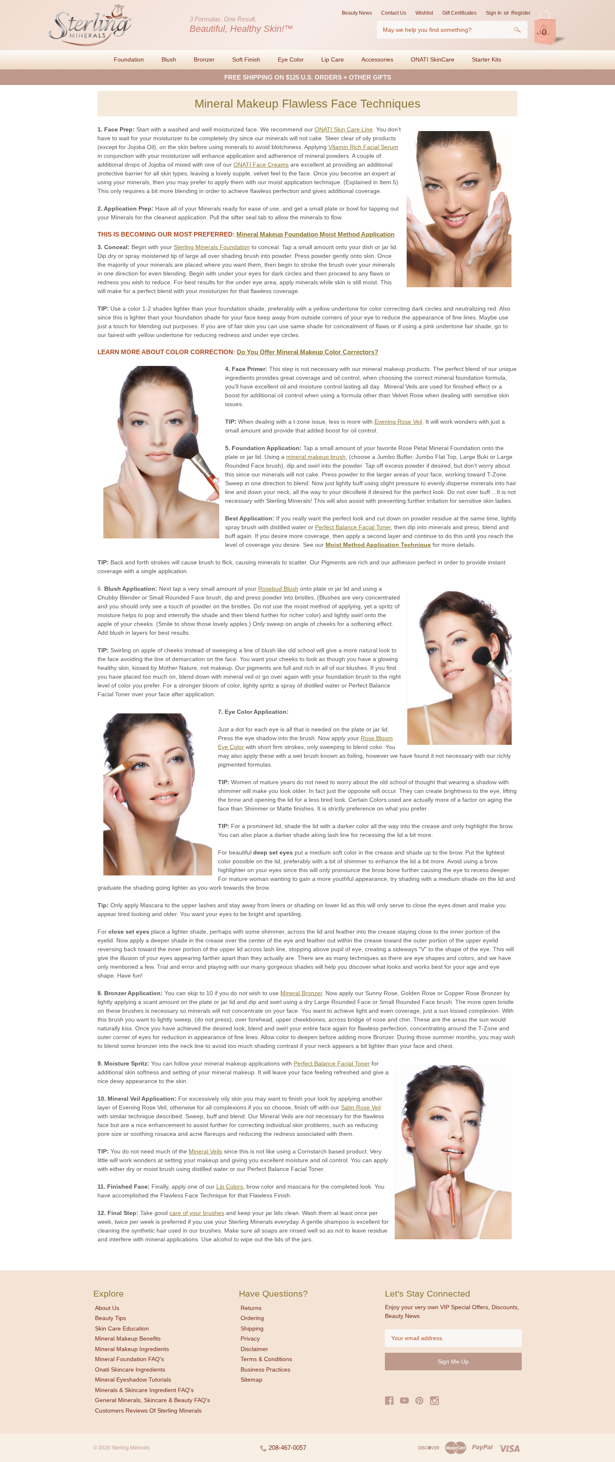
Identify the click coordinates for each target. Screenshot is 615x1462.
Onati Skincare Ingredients (130, 1369)
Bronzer (204, 59)
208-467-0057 (286, 1447)
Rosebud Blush (278, 588)
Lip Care (332, 59)
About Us (107, 1308)
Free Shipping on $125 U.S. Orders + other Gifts (307, 77)
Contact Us (393, 13)
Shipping (252, 1328)
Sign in (494, 13)
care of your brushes (196, 1213)
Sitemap (251, 1379)
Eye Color (291, 59)
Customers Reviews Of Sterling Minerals (148, 1410)
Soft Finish (246, 59)
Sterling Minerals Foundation (212, 247)
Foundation (129, 59)
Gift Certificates (459, 13)
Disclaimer (254, 1349)
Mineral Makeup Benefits (128, 1338)
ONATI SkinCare (432, 59)
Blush (168, 59)
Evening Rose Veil (398, 421)
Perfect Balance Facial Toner (353, 527)
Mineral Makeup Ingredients (132, 1349)
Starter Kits (486, 59)
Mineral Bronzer (301, 993)
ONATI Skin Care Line (344, 129)
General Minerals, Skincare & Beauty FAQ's (152, 1400)
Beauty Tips (110, 1318)
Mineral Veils (205, 1151)
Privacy (250, 1338)
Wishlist (424, 13)
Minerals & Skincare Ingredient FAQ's (144, 1390)
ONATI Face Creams (261, 164)
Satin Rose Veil (361, 1107)
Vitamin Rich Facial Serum (363, 147)
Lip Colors (229, 1186)
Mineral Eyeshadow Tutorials (133, 1379)
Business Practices (265, 1369)
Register (520, 13)
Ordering (252, 1318)
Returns (251, 1308)
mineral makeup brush (316, 456)
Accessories (377, 59)
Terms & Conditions (266, 1359)
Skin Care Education (122, 1328)
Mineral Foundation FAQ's (129, 1359)
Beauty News (357, 13)
